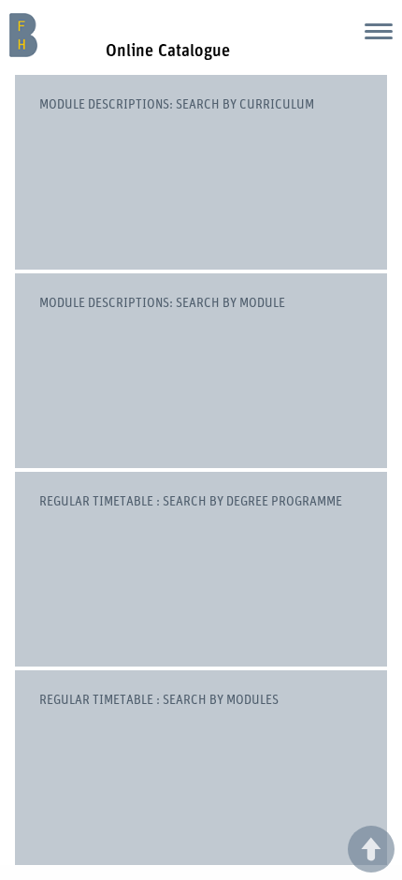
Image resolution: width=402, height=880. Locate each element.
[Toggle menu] (379, 31)
